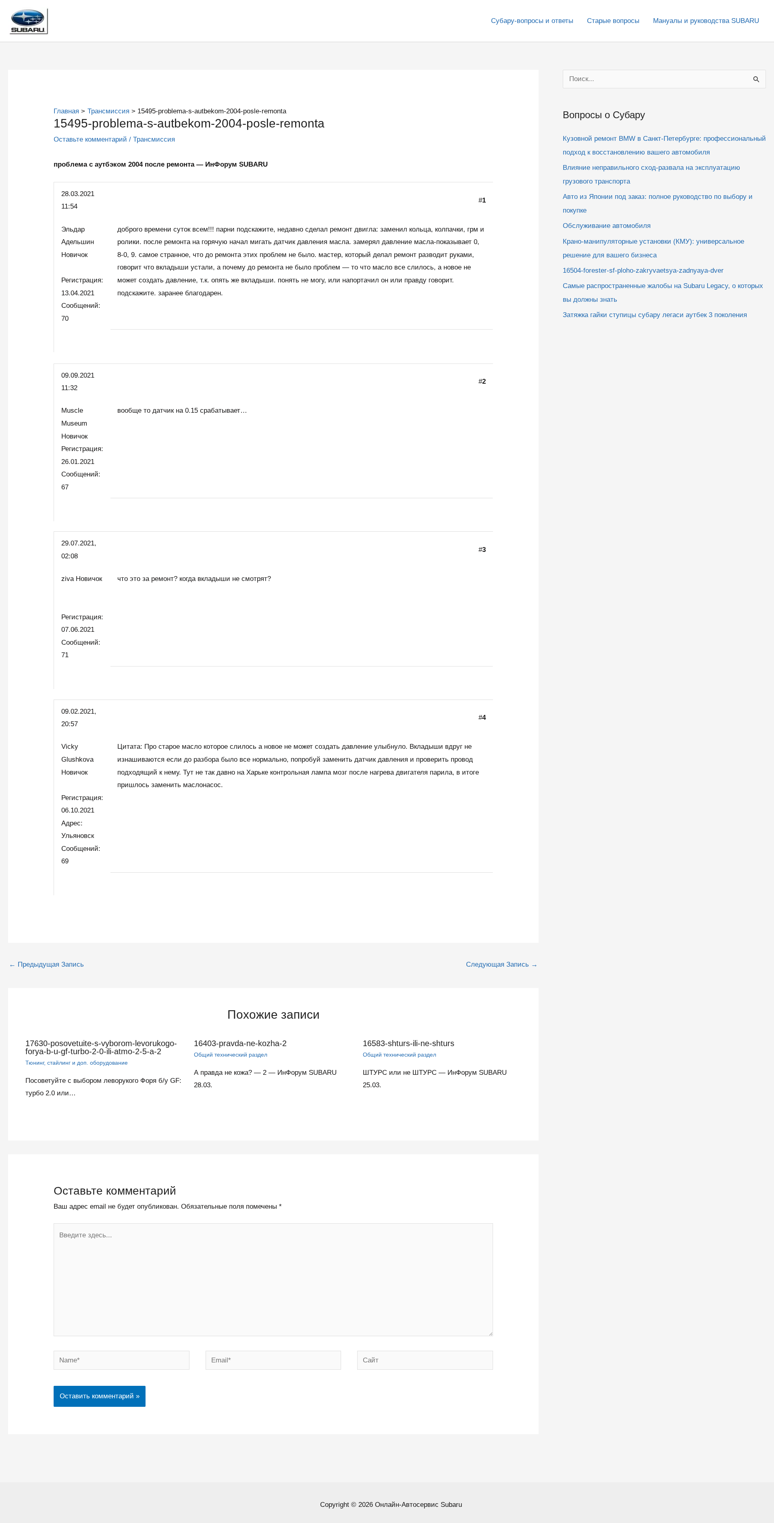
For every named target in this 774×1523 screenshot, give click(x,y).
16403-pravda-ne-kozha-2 (240, 1043)
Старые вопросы (613, 21)
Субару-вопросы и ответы (532, 21)
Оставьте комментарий (90, 139)
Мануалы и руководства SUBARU (706, 21)
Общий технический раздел (230, 1054)
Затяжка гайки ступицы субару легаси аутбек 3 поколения (655, 315)
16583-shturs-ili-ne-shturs (408, 1043)
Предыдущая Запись (46, 964)
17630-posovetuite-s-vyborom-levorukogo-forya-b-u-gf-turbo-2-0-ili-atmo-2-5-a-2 (101, 1047)
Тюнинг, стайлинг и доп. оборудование (76, 1062)
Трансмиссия (154, 139)
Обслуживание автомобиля (607, 226)
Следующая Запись (502, 964)
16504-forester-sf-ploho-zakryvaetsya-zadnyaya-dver (643, 270)
